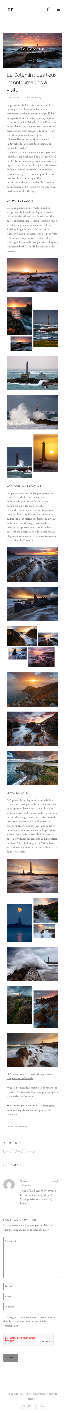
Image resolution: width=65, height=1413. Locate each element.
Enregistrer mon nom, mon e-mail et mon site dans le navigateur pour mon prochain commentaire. (30, 1321)
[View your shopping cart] (49, 9)
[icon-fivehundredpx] (42, 1406)
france (8, 1151)
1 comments (13, 97)
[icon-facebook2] (23, 1406)
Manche (30, 1151)
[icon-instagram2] (30, 1406)
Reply (54, 1181)
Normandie (20, 1126)
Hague (18, 1151)
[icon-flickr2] (37, 1406)
